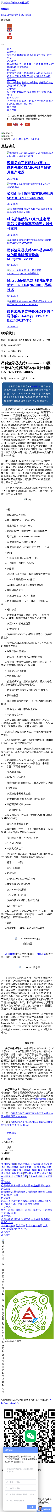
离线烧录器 (17, 1173)
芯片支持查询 (14, 101)
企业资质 (41, 92)
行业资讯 (41, 55)
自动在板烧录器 (36, 1176)
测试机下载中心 (30, 82)
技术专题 (21, 55)
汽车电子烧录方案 (16, 73)
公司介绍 (11, 92)
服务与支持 (13, 98)
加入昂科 (11, 107)
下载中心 (11, 79)
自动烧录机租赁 (43, 1201)
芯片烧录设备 (44, 1173)
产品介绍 (11, 61)
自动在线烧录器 (13, 1170)
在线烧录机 (7, 1176)
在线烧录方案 (33, 73)
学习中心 (28, 104)
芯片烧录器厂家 (28, 1167)
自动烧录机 (13, 64)
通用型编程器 (8, 1164)
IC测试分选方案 (42, 76)
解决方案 (11, 70)
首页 (9, 48)
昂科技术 (36, 386)
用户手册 (21, 85)
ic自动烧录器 (23, 1164)
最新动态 (11, 52)
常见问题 (31, 55)
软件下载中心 (14, 82)
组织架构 (21, 92)
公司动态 (11, 55)
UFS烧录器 (37, 64)
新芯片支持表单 (40, 101)
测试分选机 (23, 67)
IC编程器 (35, 1164)
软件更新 (45, 1185)
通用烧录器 (25, 64)
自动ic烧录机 (38, 1170)
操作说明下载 (46, 82)
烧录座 (47, 64)
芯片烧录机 (30, 1173)
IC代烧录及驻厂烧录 (22, 76)
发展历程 (31, 92)
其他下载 (11, 85)
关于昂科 (11, 88)
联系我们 (45, 1219)
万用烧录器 (40, 954)
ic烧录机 (26, 1170)
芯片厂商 (26, 101)
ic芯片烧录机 (20, 1176)
